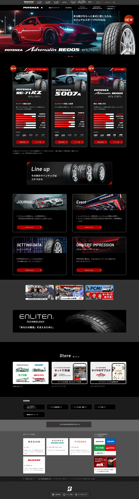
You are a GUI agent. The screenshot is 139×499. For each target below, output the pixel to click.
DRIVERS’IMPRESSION (97, 7)
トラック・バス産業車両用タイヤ (73, 2)
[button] (65, 56)
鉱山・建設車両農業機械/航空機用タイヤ (82, 2)
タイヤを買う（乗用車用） (56, 2)
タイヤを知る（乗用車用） (48, 2)
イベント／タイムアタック (82, 7)
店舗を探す (64, 2)
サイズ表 (38, 142)
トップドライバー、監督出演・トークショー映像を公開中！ (98, 216)
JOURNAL (68, 7)
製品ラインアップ (54, 7)
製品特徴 (23, 142)
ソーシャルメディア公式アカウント (82, 479)
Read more (30, 227)
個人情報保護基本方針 (45, 479)
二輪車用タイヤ (89, 2)
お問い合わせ (108, 2)
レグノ (28, 447)
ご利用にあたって (30, 479)
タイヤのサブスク (82, 494)
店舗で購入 (58, 494)
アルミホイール (98, 2)
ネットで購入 (69, 494)
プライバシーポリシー (61, 479)
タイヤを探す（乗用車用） (39, 2)
